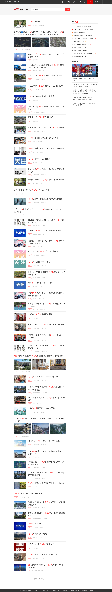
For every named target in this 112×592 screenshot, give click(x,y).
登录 (90, 2)
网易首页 (6, 2)
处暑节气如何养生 (79, 41)
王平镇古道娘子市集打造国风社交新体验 (46, 483)
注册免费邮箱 (97, 2)
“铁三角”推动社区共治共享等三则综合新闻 (47, 127)
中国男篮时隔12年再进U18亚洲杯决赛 (84, 53)
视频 (29, 570)
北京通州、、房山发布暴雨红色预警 (44, 230)
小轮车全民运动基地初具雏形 (28, 493)
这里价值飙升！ (36, 523)
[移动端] (63, 2)
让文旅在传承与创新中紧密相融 (82, 26)
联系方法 (49, 590)
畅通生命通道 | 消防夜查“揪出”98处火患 (46, 324)
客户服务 (60, 590)
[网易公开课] (69, 2)
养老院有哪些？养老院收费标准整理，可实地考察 (38, 356)
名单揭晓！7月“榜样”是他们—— (43, 544)
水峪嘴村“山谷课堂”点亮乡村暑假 (43, 138)
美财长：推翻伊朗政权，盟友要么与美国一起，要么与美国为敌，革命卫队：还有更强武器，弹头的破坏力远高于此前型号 (85, 91)
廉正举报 (86, 590)
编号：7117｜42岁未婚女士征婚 (43, 251)
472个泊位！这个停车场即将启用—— (45, 75)
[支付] (80, 2)
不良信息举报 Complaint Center (75, 590)
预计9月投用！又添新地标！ (41, 117)
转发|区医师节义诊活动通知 (41, 408)
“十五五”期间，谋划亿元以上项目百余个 (46, 86)
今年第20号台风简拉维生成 (81, 44)
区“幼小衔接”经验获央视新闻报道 (43, 376)
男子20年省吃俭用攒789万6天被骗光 (84, 38)
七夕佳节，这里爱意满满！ (41, 314)
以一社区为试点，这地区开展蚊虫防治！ (46, 179)
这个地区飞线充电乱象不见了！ (42, 554)
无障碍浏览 (16, 2)
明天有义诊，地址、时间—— (42, 282)
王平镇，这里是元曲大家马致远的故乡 (45, 199)
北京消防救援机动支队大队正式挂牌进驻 (32, 190)
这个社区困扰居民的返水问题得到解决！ (46, 148)
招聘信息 (55, 590)
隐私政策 (65, 590)
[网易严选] (75, 2)
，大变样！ (35, 21)
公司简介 (44, 590)
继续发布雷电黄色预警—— (41, 158)
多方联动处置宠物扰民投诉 (41, 96)
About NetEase (37, 590)
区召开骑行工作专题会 (39, 262)
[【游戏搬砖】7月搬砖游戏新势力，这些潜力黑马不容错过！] (85, 70)
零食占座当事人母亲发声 (81, 50)
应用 (10, 2)
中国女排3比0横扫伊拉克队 (81, 57)
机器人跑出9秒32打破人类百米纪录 (83, 29)
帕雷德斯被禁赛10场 (79, 32)
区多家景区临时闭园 (38, 534)
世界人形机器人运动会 (80, 47)
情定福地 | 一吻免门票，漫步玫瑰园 (44, 441)
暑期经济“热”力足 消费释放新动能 (83, 35)
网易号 (29, 25)
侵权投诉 (91, 590)
